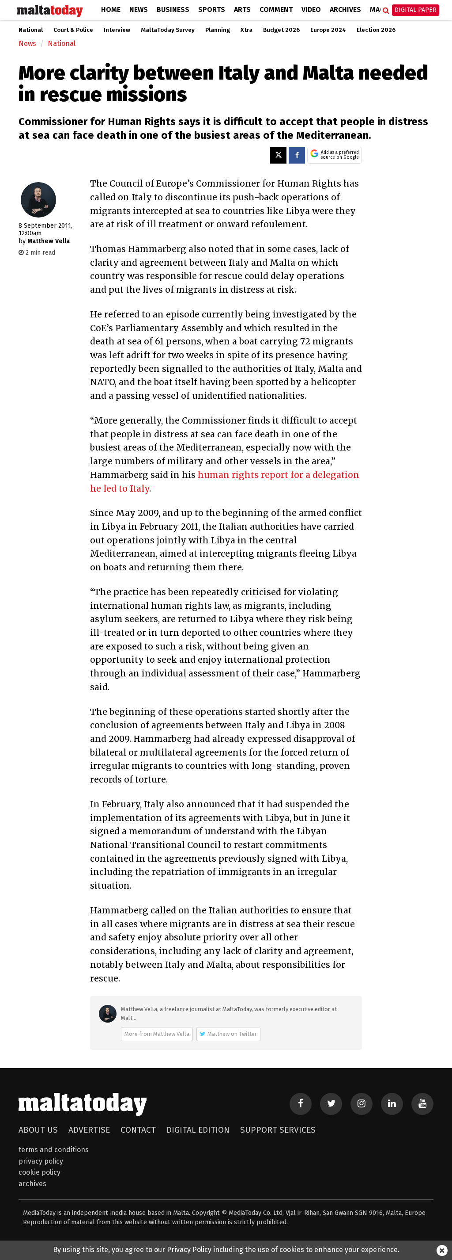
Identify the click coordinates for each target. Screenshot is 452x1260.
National (31, 30)
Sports (211, 9)
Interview (117, 30)
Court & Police (73, 30)
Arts (242, 9)
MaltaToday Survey (168, 30)
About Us (38, 1130)
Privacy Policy (41, 1161)
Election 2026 (376, 30)
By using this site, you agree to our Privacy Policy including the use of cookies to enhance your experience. (226, 1249)
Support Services (278, 1130)
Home (111, 9)
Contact (138, 1130)
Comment (276, 9)
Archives (345, 9)
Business (173, 9)
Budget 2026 (281, 30)
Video (311, 9)
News (138, 9)
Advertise (89, 1130)
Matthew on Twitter (232, 1034)
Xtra (246, 30)
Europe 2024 (328, 30)
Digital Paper (416, 10)
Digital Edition (198, 1130)
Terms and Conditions (54, 1149)
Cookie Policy (39, 1172)
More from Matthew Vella (156, 1034)
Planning (217, 30)
